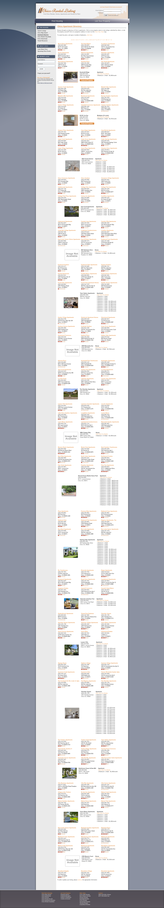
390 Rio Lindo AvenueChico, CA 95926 (107, 743)
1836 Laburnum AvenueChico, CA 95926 (107, 626)
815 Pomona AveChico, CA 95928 (85, 515)
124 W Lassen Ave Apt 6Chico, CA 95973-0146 (108, 676)
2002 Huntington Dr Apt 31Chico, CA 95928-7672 (108, 364)
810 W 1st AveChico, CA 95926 (85, 134)
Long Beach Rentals (85, 904)
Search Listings (42, 30)
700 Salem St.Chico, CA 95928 (105, 91)
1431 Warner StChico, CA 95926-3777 (107, 805)
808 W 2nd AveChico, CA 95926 (62, 617)
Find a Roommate (42, 38)
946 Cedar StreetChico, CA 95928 (62, 143)
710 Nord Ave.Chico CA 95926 (85, 667)
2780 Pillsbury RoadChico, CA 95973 (86, 524)
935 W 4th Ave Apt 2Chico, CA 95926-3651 (87, 425)
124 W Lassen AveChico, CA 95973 (106, 875)
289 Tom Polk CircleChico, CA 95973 (86, 268)
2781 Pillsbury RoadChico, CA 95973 (63, 286)
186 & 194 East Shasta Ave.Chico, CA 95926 (89, 617)
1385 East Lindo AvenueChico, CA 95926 (87, 761)
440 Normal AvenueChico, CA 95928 (106, 286)
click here (89, 35)
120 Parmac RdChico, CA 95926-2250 (107, 416)
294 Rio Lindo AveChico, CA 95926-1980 (87, 533)
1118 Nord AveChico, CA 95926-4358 (87, 805)
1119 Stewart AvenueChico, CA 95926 (63, 134)
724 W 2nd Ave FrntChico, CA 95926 (63, 667)
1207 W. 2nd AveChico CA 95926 (85, 875)
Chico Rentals (83, 900)
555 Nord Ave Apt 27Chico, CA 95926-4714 (64, 743)
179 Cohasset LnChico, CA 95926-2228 (87, 574)
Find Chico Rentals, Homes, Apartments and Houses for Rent (61, 14)
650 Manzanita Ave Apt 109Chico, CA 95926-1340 (88, 787)
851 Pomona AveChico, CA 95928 (62, 416)
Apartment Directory (43, 34)
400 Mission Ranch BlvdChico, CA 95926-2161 (64, 451)
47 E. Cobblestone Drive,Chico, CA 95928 (108, 469)
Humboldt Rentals (84, 899)
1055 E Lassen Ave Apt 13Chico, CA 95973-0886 (108, 583)
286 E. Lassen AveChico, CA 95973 (63, 469)
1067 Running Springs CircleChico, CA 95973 (109, 143)
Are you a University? (43, 77)
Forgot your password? (113, 15)
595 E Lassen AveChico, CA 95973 (106, 382)
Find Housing (57, 21)
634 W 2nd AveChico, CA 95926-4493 (107, 373)
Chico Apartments (46, 896)
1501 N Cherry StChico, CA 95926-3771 (87, 840)
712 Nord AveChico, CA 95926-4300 (87, 99)
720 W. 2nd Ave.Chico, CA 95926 (85, 796)
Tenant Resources (43, 40)
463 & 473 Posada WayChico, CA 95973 (64, 225)
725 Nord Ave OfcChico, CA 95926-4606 (64, 796)
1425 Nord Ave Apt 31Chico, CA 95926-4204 (64, 840)
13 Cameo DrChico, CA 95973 (62, 108)
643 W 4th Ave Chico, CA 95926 (62, 524)
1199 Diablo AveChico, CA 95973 (85, 676)
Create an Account (65, 899)
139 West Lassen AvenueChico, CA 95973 (65, 339)
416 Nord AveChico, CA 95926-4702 (87, 752)
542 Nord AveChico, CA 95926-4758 (64, 761)
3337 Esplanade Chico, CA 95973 (85, 849)
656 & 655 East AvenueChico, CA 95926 (64, 364)
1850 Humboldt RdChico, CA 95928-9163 (87, 364)
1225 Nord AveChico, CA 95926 (85, 200)
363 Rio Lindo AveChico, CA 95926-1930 (107, 460)
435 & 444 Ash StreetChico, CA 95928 (107, 65)
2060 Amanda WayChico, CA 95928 (86, 65)
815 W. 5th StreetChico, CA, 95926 (63, 47)
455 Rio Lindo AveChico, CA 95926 (106, 533)
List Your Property (104, 7)
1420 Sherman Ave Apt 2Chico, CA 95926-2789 (88, 592)
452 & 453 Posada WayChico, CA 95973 (64, 583)
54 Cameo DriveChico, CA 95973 (62, 676)
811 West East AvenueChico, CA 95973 (87, 56)
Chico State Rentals (85, 894)
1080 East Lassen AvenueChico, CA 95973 (65, 407)
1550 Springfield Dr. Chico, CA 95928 (86, 321)
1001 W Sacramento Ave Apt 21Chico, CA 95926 (110, 667)
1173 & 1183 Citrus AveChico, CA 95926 (107, 574)
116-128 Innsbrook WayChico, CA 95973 (107, 225)
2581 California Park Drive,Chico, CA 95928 (88, 382)
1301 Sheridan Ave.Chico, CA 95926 (63, 626)
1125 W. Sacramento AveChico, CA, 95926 (88, 330)
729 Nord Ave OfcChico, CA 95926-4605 (64, 752)
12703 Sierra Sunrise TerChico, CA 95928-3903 (64, 635)
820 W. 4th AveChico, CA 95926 (62, 152)
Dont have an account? (116, 7)
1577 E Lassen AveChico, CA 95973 (86, 243)
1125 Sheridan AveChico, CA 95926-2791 (64, 592)
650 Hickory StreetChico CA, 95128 (106, 339)
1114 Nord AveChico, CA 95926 (62, 875)
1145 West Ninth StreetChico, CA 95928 (87, 234)
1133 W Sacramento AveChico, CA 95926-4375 (64, 460)
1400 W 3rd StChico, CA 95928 (62, 234)
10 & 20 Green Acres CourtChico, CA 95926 (108, 330)
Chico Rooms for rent (47, 899)
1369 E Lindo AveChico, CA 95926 (63, 243)
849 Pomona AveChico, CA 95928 (85, 182)
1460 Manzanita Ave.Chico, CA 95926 (107, 425)
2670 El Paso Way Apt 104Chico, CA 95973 (65, 321)
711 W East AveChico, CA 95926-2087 (107, 321)
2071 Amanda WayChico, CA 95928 (63, 182)
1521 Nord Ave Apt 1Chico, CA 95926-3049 (107, 451)
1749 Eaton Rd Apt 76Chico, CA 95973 (87, 277)
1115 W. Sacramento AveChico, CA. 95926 (88, 469)
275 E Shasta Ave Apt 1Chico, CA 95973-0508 (107, 761)
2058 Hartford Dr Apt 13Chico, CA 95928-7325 (87, 339)
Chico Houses (45, 897)
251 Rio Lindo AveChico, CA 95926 (86, 91)
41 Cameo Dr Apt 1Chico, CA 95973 (106, 200)
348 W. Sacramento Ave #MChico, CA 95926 (65, 373)
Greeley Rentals (84, 897)
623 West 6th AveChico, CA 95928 (63, 831)
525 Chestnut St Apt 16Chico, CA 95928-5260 (107, 152)
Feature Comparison (66, 897)
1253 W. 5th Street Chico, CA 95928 (86, 743)
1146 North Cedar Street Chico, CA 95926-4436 (87, 460)
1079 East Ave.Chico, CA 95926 (105, 56)
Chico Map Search (43, 32)
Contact (101, 893)
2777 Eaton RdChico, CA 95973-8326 (64, 191)
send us (80, 880)
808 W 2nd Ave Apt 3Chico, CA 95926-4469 (64, 56)
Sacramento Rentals (85, 901)
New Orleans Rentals (85, 896)
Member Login (44, 56)
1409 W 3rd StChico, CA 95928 (62, 65)
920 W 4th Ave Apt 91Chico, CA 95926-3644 (107, 831)
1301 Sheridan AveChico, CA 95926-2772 (107, 617)
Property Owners (65, 894)
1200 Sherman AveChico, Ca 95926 (86, 626)
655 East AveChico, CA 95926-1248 (64, 515)
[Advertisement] (46, 114)
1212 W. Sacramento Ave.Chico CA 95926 (108, 849)
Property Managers (66, 896)
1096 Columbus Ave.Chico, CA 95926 (86, 191)
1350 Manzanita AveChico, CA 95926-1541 (87, 416)
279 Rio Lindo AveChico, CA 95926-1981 (64, 574)
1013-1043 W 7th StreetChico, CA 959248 (87, 47)
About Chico (43, 46)
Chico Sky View (99, 32)
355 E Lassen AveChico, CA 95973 (86, 225)
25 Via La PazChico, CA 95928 (105, 752)
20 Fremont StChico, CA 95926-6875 (87, 451)
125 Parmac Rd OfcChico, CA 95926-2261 (64, 805)
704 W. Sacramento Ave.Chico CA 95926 (108, 47)
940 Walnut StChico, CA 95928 (105, 796)
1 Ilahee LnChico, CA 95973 (105, 635)
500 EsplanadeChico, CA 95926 (62, 99)
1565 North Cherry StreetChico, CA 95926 (88, 831)
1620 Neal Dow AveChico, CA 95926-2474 (107, 524)
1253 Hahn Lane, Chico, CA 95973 (105, 108)
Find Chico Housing (47, 893)
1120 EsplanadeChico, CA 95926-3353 (87, 583)
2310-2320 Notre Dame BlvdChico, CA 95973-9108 (109, 234)
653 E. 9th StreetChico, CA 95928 (106, 134)
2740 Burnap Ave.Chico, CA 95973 (106, 99)
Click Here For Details (103, 74)
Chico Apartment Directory (48, 900)
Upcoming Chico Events (44, 51)
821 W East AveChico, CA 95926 (62, 268)
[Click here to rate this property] (61, 50)
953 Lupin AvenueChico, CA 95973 (63, 425)
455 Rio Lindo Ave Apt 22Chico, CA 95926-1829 (88, 286)
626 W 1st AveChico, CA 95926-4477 (107, 191)
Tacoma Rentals (84, 903)
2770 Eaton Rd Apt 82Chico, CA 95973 (107, 243)
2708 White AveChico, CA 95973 (105, 840)
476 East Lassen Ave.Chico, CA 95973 (87, 373)
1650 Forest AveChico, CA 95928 (105, 182)
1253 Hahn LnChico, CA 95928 (85, 635)
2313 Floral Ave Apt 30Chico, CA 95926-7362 (107, 787)
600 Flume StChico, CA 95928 (85, 108)
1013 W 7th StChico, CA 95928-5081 (107, 592)
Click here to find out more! (44, 83)
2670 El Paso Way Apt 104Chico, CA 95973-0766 (65, 849)
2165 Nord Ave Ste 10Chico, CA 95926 (64, 277)
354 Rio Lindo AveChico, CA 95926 (106, 268)
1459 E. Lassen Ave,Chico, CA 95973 (87, 152)
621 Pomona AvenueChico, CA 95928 (107, 515)
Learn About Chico (43, 49)
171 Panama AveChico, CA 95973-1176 (87, 407)
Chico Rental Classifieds (44, 36)
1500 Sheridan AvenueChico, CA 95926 (107, 685)
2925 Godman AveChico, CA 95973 (63, 330)
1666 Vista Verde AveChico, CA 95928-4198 (64, 382)
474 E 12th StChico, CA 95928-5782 (107, 407)
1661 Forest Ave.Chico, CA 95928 (106, 277)
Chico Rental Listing (58, 10)
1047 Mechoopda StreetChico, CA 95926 (64, 200)
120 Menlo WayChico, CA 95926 (62, 91)
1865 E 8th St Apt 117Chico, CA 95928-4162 (87, 143)
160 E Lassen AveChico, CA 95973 (63, 533)
